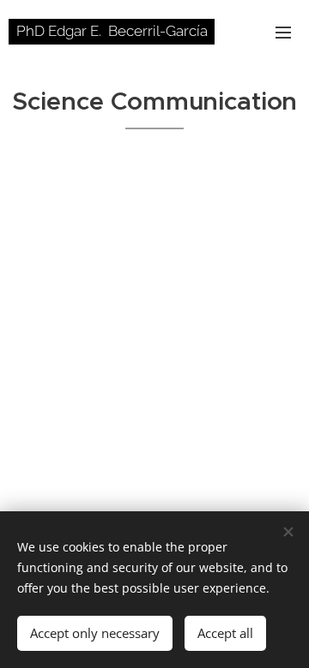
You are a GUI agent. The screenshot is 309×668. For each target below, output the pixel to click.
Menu (283, 32)
